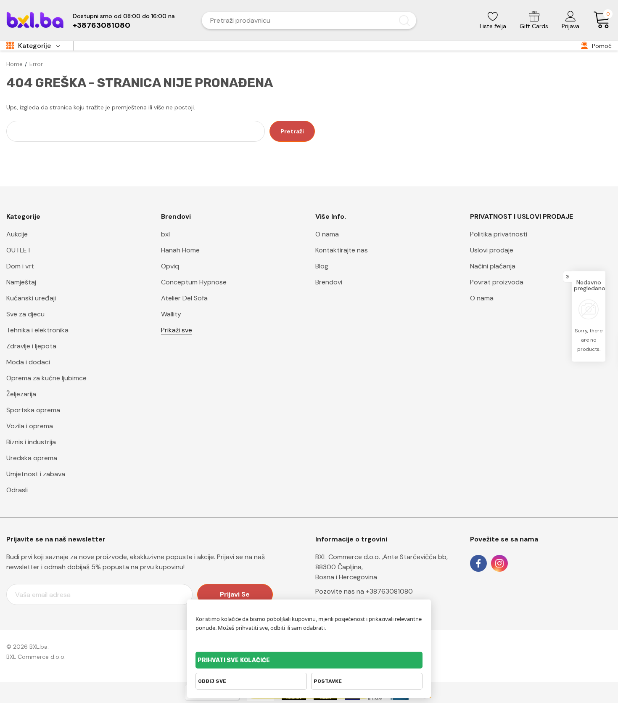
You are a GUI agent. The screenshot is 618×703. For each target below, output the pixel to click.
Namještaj (21, 282)
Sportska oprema (33, 410)
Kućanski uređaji (31, 298)
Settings (367, 681)
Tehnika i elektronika (37, 330)
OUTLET (18, 250)
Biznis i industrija (31, 442)
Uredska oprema (31, 458)
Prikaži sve (176, 330)
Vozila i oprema (29, 426)
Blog (321, 266)
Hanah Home (180, 250)
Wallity (171, 314)
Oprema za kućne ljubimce (46, 378)
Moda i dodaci (28, 362)
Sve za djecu (25, 314)
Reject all (251, 681)
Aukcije (17, 234)
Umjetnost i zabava (35, 474)
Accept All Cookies (309, 660)
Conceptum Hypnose (194, 282)
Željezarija (21, 394)
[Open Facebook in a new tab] (478, 563)
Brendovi (328, 282)
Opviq (170, 266)
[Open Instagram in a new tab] (499, 563)
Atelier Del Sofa (184, 298)
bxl (165, 234)
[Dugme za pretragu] (404, 20)
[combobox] (299, 20)
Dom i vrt (20, 266)
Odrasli (17, 489)
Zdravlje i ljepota (31, 346)
